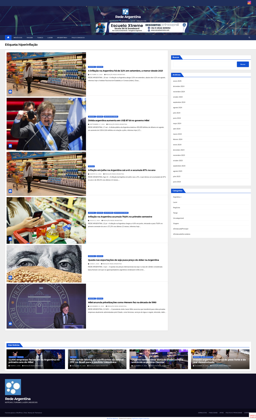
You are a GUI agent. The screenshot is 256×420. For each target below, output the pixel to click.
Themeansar (38, 412)
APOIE (222, 412)
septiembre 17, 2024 (97, 124)
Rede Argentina (128, 17)
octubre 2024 (178, 97)
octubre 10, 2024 (96, 74)
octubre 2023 (178, 160)
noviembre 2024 (179, 92)
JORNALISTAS (202, 412)
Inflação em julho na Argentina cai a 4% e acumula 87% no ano (121, 170)
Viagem (30, 38)
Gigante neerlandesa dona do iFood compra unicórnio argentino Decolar (157, 361)
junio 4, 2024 (95, 264)
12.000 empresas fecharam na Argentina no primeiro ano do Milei (34, 361)
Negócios (18, 38)
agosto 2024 (177, 107)
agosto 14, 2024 (96, 174)
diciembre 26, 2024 (79, 365)
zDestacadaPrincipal (180, 229)
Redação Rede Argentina (115, 74)
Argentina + (92, 66)
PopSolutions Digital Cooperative (140, 418)
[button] (249, 37)
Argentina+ (62, 38)
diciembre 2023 (178, 150)
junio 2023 (177, 182)
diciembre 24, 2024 (140, 365)
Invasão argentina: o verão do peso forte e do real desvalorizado (219, 361)
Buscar (176, 57)
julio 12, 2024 (95, 220)
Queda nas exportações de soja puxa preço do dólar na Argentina (123, 260)
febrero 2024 (177, 139)
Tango (40, 38)
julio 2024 (176, 113)
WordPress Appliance (112, 418)
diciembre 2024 (178, 86)
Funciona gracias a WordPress (14, 412)
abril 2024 (176, 129)
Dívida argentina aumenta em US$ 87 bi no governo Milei (118, 120)
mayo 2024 (177, 123)
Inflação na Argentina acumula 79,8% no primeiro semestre (120, 216)
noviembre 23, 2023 (97, 306)
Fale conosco (78, 38)
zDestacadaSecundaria (111, 116)
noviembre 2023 (179, 155)
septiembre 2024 (179, 102)
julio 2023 (176, 176)
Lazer (50, 38)
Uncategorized (108, 212)
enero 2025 (177, 81)
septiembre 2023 (179, 166)
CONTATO (247, 412)
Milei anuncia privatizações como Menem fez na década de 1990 (122, 302)
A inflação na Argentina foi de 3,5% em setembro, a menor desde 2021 (125, 70)
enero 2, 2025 (15, 365)
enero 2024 (177, 145)
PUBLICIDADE (213, 412)
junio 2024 (177, 118)
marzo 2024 (177, 134)
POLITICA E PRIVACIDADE (234, 412)
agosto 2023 (177, 171)
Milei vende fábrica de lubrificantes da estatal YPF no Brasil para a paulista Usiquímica (97, 361)
